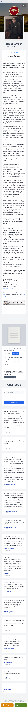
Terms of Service (18, 701)
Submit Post (14, 402)
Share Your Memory (10, 377)
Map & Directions (8, 288)
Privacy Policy (10, 701)
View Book (7, 353)
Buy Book (15, 353)
